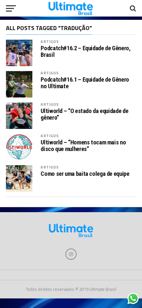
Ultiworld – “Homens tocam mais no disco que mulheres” (83, 145)
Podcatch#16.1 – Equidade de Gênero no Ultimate (85, 83)
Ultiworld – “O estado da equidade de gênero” (84, 114)
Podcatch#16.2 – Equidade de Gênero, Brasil (85, 51)
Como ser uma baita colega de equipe (85, 174)
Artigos (50, 41)
